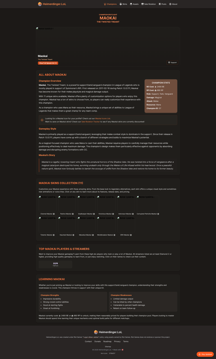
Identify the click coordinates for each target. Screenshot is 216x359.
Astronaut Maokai (125, 214)
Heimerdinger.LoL (110, 332)
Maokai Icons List (102, 118)
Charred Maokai (46, 214)
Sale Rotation (150, 4)
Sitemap (108, 346)
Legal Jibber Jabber (91, 337)
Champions (112, 4)
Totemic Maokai (46, 235)
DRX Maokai (125, 235)
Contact (88, 341)
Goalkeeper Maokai (85, 214)
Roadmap (107, 341)
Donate (97, 341)
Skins (125, 4)
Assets (135, 4)
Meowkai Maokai (85, 235)
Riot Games (78, 337)
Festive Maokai (66, 214)
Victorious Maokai (105, 214)
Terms (125, 341)
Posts (164, 4)
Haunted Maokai (66, 235)
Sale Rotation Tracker (90, 121)
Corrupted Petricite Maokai (147, 214)
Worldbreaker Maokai (105, 235)
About (174, 4)
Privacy (117, 341)
